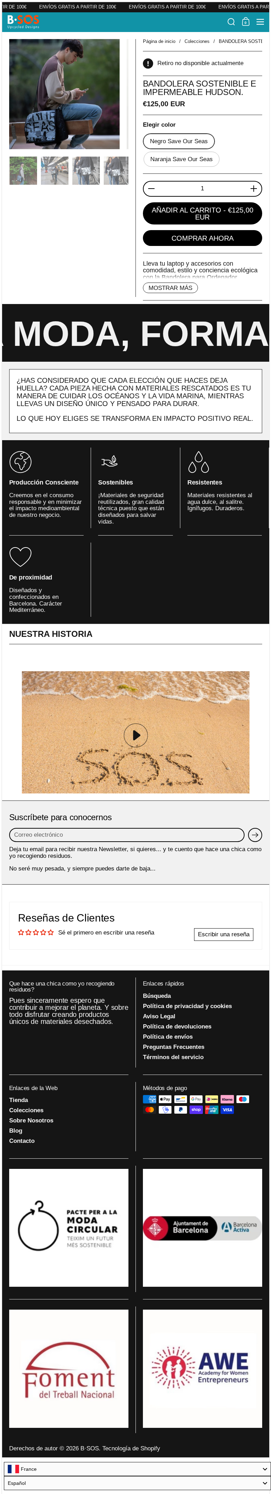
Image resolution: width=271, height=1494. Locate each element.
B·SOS (89, 1448)
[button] (231, 22)
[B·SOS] (115, 22)
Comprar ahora (202, 238)
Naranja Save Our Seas (181, 159)
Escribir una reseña (223, 934)
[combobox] (137, 1469)
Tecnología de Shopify (131, 1448)
